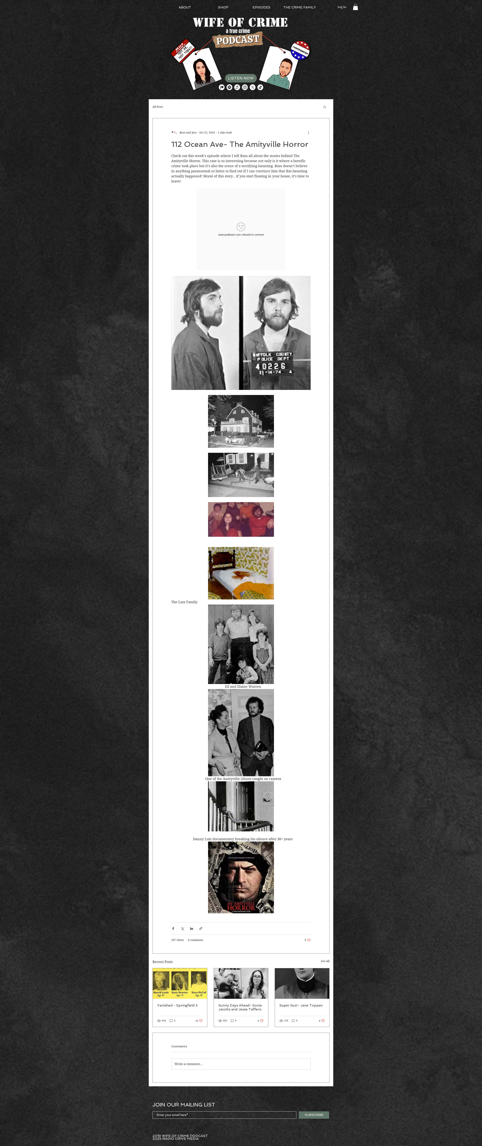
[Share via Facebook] (173, 928)
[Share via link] (201, 928)
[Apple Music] (237, 87)
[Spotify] (229, 87)
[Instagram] (245, 87)
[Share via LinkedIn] (191, 928)
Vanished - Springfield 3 (177, 1005)
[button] (355, 7)
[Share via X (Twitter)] (182, 928)
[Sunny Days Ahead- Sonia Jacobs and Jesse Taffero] (241, 983)
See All (325, 961)
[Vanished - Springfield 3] (180, 983)
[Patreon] (222, 87)
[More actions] (308, 132)
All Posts (158, 106)
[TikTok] (260, 87)
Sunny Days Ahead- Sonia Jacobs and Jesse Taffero (240, 1007)
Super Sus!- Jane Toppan (301, 1005)
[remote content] (241, 230)
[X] (252, 87)
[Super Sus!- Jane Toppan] (302, 983)
